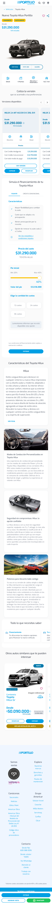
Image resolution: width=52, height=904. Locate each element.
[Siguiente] (47, 102)
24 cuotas (34, 305)
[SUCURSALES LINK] (48, 3)
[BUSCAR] (39, 3)
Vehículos (9, 9)
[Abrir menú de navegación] (4, 3)
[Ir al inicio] (26, 3)
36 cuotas (18, 314)
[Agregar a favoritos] (41, 688)
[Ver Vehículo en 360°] (40, 696)
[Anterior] (41, 102)
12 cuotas (18, 305)
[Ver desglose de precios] (23, 123)
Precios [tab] (20, 146)
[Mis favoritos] (44, 3)
